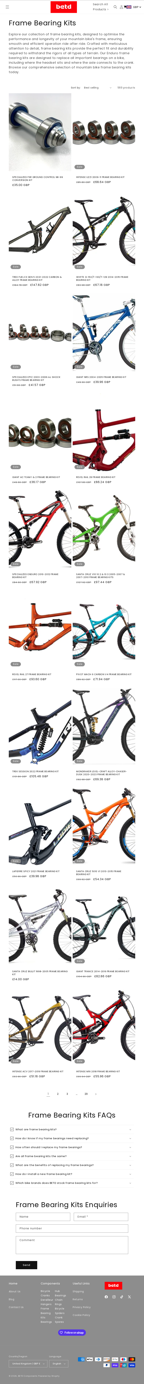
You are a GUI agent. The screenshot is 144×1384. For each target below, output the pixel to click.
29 (86, 1094)
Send (26, 1265)
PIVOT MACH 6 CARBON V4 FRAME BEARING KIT (104, 674)
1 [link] (48, 1094)
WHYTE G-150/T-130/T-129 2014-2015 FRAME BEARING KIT (102, 279)
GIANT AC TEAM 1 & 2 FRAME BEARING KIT (36, 477)
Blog (11, 1299)
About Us (15, 1291)
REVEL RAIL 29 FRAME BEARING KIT (96, 477)
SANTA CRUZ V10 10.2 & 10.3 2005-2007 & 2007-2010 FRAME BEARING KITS (100, 576)
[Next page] (96, 1094)
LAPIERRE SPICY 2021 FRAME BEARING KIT (36, 871)
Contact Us (16, 1307)
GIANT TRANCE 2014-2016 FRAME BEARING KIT (103, 971)
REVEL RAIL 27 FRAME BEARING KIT (31, 674)
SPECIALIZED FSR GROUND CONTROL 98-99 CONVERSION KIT (37, 179)
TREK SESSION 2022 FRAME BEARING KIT (35, 771)
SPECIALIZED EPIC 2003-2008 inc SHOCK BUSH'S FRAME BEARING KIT (36, 379)
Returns (78, 1299)
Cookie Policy (81, 1315)
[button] (7, 7)
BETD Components (28, 1376)
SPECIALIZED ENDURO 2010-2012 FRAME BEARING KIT (35, 576)
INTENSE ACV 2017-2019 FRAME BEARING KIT (37, 1071)
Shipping (78, 1291)
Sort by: (76, 87)
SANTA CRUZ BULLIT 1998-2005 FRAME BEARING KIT (40, 973)
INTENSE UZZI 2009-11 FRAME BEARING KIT (100, 177)
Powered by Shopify (49, 1376)
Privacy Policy (82, 1307)
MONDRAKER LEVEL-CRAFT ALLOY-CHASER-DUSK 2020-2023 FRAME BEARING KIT (101, 773)
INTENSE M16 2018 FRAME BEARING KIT (98, 1071)
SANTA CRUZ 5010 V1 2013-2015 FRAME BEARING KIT (98, 873)
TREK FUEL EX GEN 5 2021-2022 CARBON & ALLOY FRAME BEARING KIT (37, 279)
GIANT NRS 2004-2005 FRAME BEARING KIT (101, 377)
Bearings (46, 1322)
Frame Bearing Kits (46, 1313)
